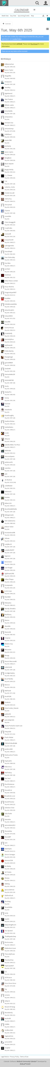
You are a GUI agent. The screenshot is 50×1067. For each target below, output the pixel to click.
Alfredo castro (9, 105)
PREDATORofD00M (11, 743)
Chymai (7, 211)
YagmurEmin (9, 1036)
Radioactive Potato (11, 755)
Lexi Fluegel (8, 568)
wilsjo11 (7, 1001)
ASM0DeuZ (8, 134)
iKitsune (7, 439)
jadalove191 (9, 462)
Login (46, 3)
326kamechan (9, 64)
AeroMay (7, 88)
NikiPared (8, 691)
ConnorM (8, 234)
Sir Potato (8, 872)
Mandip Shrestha (10, 609)
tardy (6, 913)
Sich (6, 843)
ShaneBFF (8, 837)
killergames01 (9, 515)
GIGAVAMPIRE (9, 380)
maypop (7, 638)
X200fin (7, 1024)
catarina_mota (10, 187)
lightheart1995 (9, 574)
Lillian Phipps (9, 579)
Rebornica (8, 767)
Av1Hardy (8, 146)
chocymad (8, 205)
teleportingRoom (10, 925)
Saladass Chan (9, 808)
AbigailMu (8, 76)
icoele (7, 433)
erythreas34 (8, 345)
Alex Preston (9, 99)
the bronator (9, 942)
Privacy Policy (14, 1057)
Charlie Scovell (9, 193)
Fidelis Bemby (9, 351)
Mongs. (7, 655)
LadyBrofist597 (9, 550)
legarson (7, 556)
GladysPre (8, 392)
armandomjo (9, 129)
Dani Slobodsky (10, 257)
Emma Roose (9, 328)
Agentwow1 (8, 93)
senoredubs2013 (10, 825)
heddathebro (9, 427)
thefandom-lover (10, 948)
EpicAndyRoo (9, 339)
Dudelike (7, 298)
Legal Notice (5, 1057)
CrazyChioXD (9, 240)
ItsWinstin (8, 451)
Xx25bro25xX (9, 1030)
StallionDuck (9, 895)
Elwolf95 (7, 322)
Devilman (8, 275)
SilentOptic (8, 849)
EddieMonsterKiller (11, 304)
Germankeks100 (10, 374)
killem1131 (8, 503)
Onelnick (7, 702)
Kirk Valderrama (10, 521)
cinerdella (8, 216)
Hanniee (7, 404)
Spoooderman (9, 890)
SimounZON (9, 860)
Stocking (7, 901)
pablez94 (8, 714)
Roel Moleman (9, 784)
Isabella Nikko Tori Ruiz (12, 445)
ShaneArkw (8, 831)
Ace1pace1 (8, 82)
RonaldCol (8, 790)
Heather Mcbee (9, 421)
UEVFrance (8, 978)
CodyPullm (8, 228)
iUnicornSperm (9, 456)
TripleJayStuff (9, 966)
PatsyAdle (8, 732)
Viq (6, 989)
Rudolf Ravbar (9, 802)
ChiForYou (8, 199)
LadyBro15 (8, 544)
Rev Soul (7, 778)
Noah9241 (8, 696)
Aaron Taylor (9, 70)
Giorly (7, 386)
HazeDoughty (9, 415)
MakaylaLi (8, 603)
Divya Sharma (9, 287)
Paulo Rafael (9, 737)
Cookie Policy (16, 39)
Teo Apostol (9, 931)
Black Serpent (9, 164)
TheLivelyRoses (10, 954)
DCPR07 (7, 269)
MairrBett (8, 597)
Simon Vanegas (10, 855)
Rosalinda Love (10, 796)
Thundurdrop (9, 960)
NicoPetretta (9, 679)
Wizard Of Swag (10, 1007)
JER (6, 474)
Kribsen (7, 538)
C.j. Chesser (8, 175)
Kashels (7, 497)
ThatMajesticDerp (10, 936)
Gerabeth (8, 369)
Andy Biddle (8, 111)
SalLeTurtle (8, 814)
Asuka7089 (8, 140)
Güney (7, 398)
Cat (6, 181)
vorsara (7, 995)
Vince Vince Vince (10, 983)
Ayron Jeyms (9, 152)
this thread (34, 44)
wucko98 (8, 1018)
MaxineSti (8, 632)
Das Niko (8, 263)
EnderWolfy (8, 333)
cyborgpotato (9, 246)
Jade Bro (8, 468)
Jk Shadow (8, 480)
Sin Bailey (8, 866)
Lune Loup (8, 591)
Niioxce (7, 685)
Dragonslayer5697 (10, 292)
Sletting (7, 884)
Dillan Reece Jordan (11, 281)
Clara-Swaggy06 (10, 222)
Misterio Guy (9, 644)
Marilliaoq (8, 615)
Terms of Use (24, 1057)
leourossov (8, 562)
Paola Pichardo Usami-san (13, 726)
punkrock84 (8, 749)
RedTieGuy (8, 773)
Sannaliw (8, 819)
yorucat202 (8, 1042)
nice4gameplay (10, 673)
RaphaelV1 (8, 761)
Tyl (6, 972)
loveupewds (8, 585)
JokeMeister (8, 486)
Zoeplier (7, 1048)
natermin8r (8, 667)
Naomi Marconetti (11, 661)
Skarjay (7, 878)
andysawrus (8, 117)
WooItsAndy (9, 1013)
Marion (7, 620)
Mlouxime (8, 650)
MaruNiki (7, 626)
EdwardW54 (8, 316)
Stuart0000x (8, 907)
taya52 (7, 919)
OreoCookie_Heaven (11, 708)
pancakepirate (9, 720)
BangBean (8, 158)
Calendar (22, 10)
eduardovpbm (9, 310)
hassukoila (8, 410)
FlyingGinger (9, 357)
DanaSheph (8, 251)
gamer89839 (9, 363)
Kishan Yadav (9, 527)
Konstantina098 (10, 533)
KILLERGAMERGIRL (11, 509)
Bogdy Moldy (9, 170)
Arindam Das (9, 123)
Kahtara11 (8, 491)
